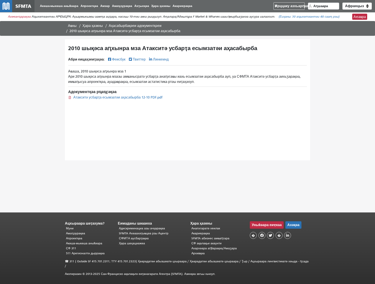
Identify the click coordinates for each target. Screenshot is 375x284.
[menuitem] (59, 6)
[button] (357, 6)
